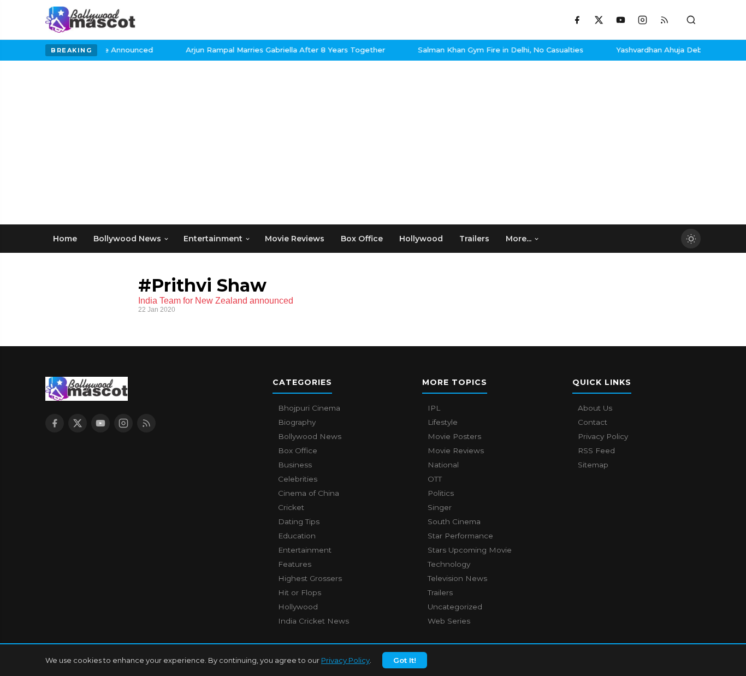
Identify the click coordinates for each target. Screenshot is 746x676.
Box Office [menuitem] (362, 239)
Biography (297, 422)
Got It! (404, 660)
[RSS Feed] (664, 19)
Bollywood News (309, 436)
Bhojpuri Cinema (309, 408)
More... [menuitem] (518, 239)
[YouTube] (620, 19)
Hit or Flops (299, 592)
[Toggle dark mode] (691, 238)
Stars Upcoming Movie (470, 549)
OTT (435, 479)
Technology (449, 564)
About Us (595, 408)
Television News (457, 578)
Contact (592, 422)
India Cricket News (313, 620)
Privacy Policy (345, 660)
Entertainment (304, 549)
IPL (434, 408)
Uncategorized (455, 606)
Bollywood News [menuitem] (127, 239)
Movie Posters (454, 436)
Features (294, 564)
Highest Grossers (310, 578)
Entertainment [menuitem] (212, 239)
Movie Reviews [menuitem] (294, 239)
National (443, 464)
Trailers (440, 592)
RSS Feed (596, 450)
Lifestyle (443, 422)
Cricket (291, 507)
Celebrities (297, 479)
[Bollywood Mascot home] (90, 20)
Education (297, 535)
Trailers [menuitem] (474, 239)
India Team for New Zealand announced (215, 300)
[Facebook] (576, 19)
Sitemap (593, 464)
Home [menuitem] (65, 239)
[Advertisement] (127, 142)
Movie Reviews (456, 450)
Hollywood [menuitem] (421, 239)
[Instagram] (642, 19)
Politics (441, 493)
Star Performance (460, 535)
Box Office (297, 450)
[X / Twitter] (598, 19)
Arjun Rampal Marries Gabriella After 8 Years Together (273, 49)
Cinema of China (308, 493)
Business (295, 464)
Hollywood (298, 606)
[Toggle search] (691, 19)
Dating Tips (298, 521)
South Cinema (454, 521)
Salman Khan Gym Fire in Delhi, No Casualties (488, 49)
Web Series (449, 620)
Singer (440, 507)
